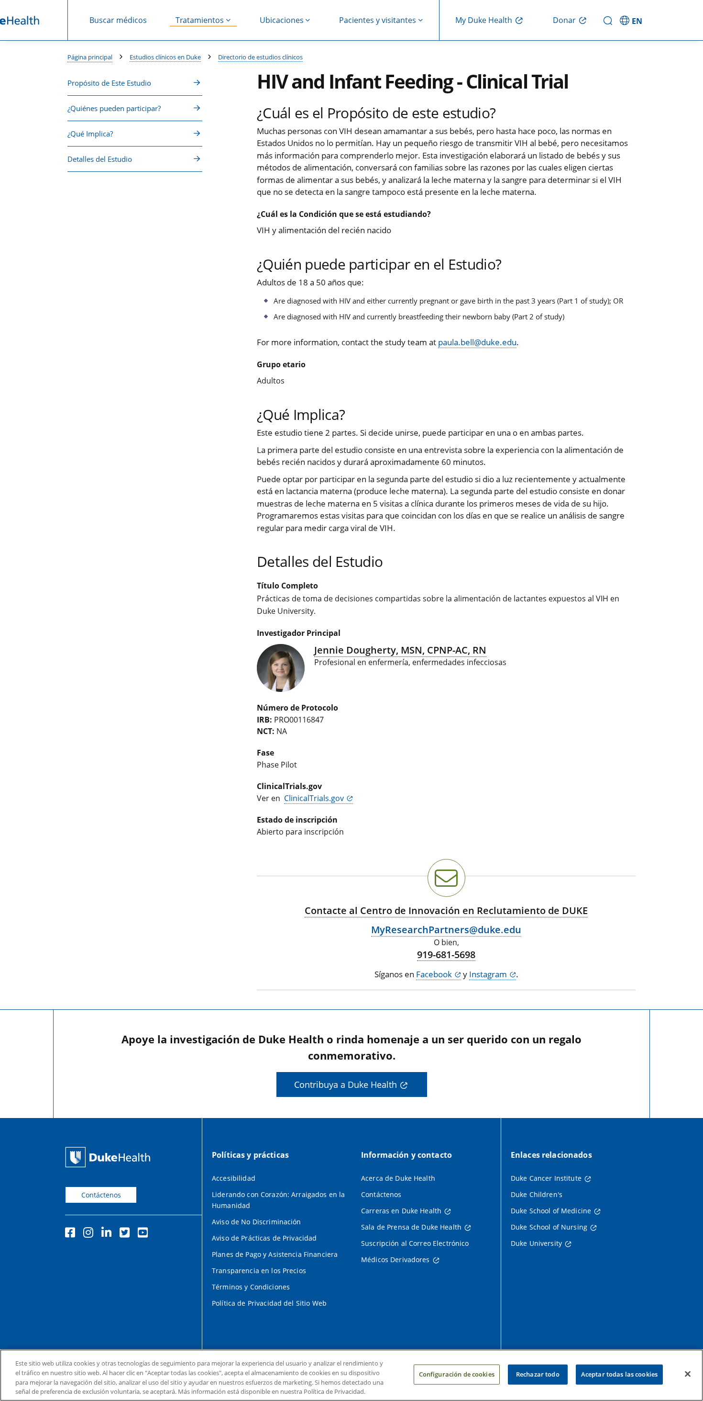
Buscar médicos (118, 20)
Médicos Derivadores (395, 1259)
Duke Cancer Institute (546, 1178)
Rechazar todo (538, 1374)
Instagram (488, 974)
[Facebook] (72, 1234)
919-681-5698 (446, 955)
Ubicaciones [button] (282, 20)
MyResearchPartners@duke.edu (446, 929)
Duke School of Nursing (549, 1227)
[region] (351, 1375)
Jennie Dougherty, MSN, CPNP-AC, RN (400, 650)
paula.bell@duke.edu (477, 342)
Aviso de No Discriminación (256, 1221)
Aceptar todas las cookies (619, 1374)
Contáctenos (101, 1194)
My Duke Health (483, 20)
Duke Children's (536, 1194)
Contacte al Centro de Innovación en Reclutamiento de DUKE (446, 910)
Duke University (536, 1243)
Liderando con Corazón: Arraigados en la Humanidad (278, 1200)
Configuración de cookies (456, 1374)
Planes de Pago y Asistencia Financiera (275, 1254)
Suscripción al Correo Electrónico (415, 1243)
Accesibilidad (233, 1178)
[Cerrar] (687, 1373)
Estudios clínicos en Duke (165, 57)
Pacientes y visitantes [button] (377, 20)
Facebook (434, 974)
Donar (564, 20)
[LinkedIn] (108, 1234)
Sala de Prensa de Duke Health (411, 1227)
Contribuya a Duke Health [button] (345, 1084)
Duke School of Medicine (551, 1210)
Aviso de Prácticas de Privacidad (264, 1238)
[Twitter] (127, 1234)
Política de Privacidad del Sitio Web (269, 1303)
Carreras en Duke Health (401, 1210)
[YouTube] (145, 1234)
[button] (632, 20)
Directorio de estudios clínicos (260, 57)
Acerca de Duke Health (398, 1178)
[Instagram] (90, 1234)
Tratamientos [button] (200, 20)
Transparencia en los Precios (259, 1270)
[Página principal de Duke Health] (109, 1157)
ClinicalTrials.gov (314, 798)
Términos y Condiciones (251, 1286)
